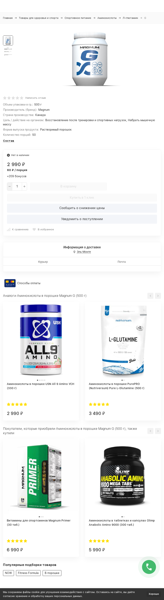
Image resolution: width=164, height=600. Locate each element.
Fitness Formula (28, 573)
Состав (8, 140)
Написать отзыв (35, 97)
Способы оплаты (28, 283)
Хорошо (154, 593)
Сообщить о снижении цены (82, 208)
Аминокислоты (107, 17)
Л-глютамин (130, 17)
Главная (8, 17)
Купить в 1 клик (82, 197)
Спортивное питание (78, 17)
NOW (8, 573)
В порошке (52, 573)
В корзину (68, 186)
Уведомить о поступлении (82, 219)
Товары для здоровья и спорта (38, 17)
